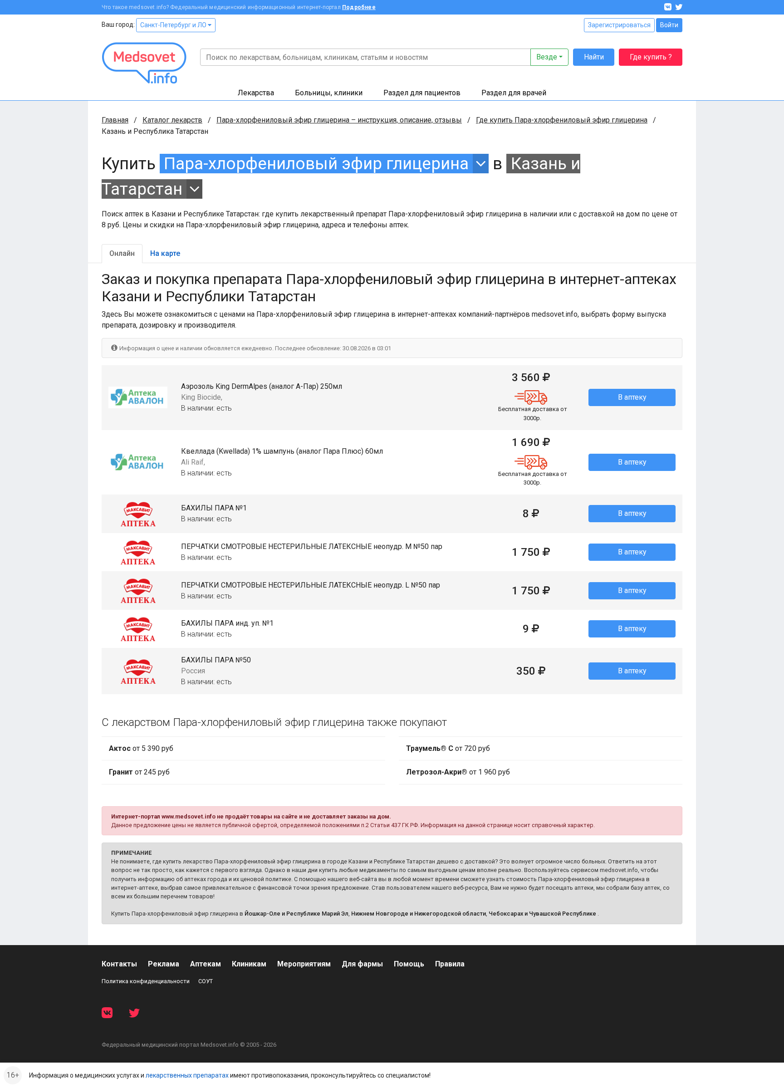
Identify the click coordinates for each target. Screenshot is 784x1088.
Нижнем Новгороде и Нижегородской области (418, 913)
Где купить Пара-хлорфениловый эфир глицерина (561, 120)
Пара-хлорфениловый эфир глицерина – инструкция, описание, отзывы (339, 120)
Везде (546, 57)
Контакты (119, 964)
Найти (594, 57)
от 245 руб (139, 772)
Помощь (409, 964)
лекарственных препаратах (187, 1075)
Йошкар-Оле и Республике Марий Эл (296, 913)
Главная (115, 120)
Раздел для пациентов (422, 92)
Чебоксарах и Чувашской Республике (542, 913)
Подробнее (359, 7)
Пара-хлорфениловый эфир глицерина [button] (316, 163)
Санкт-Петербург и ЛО (174, 25)
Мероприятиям (304, 964)
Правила (450, 964)
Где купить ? (651, 57)
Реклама (163, 964)
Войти (669, 25)
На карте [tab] (165, 253)
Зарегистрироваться (619, 25)
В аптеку (632, 397)
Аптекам (205, 964)
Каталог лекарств (172, 120)
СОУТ (205, 981)
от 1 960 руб (458, 772)
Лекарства (256, 92)
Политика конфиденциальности (146, 981)
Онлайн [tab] (122, 253)
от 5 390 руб (141, 748)
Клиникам (249, 964)
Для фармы (362, 964)
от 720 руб (448, 748)
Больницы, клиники (329, 92)
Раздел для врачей (513, 92)
